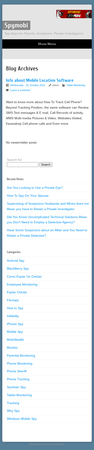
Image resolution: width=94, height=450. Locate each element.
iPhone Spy (15, 324)
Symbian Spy (16, 387)
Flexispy (13, 300)
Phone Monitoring (19, 363)
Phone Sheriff (16, 371)
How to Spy (15, 308)
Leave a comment (20, 90)
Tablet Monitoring (75, 85)
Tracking (13, 403)
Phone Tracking (18, 379)
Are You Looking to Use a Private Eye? (35, 187)
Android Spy (15, 260)
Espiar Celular (17, 292)
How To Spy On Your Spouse (28, 195)
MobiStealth (15, 339)
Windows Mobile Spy (22, 418)
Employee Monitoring (22, 284)
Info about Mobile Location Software (39, 80)
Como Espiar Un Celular (24, 276)
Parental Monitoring (21, 355)
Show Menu (47, 44)
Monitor (12, 347)
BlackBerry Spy (18, 268)
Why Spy (13, 411)
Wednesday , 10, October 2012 (28, 85)
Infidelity (13, 316)
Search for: (15, 160)
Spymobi (16, 25)
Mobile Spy (15, 331)
